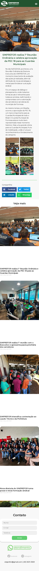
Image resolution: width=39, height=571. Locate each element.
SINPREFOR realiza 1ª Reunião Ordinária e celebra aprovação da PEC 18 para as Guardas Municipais (19, 271)
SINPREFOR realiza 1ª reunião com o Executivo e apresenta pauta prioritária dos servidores (18, 345)
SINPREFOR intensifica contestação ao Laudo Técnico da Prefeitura (18, 418)
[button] (36, 4)
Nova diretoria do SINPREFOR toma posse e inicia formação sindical (16, 489)
